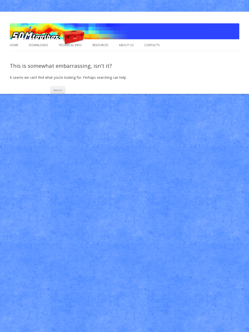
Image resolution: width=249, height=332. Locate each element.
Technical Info (70, 45)
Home (14, 45)
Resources (100, 45)
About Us (126, 45)
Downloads (38, 45)
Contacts (152, 45)
